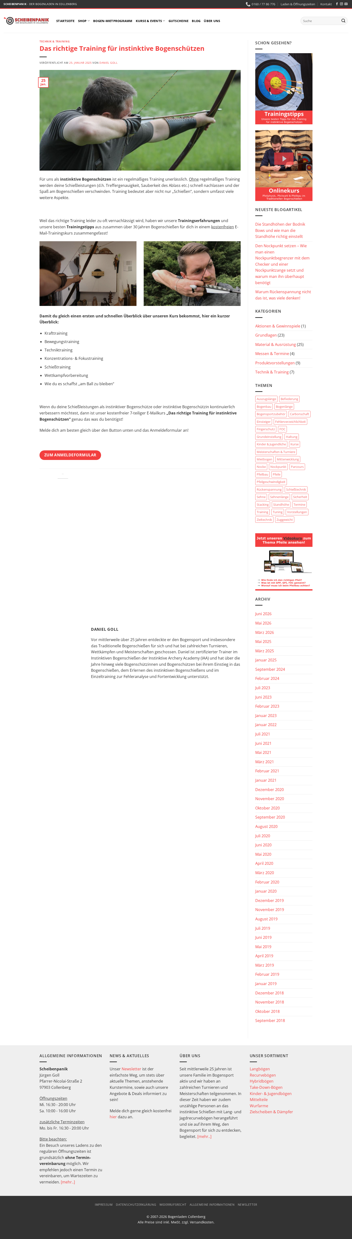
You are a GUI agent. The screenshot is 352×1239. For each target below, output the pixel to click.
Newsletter (131, 1069)
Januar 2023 (266, 715)
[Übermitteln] (343, 21)
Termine (299, 504)
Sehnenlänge (279, 497)
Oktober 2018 (267, 1011)
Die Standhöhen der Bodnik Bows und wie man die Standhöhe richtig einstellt (280, 230)
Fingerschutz (266, 429)
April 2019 (264, 955)
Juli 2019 (262, 928)
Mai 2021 (263, 752)
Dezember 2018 (269, 993)
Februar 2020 (267, 882)
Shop (82, 21)
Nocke (261, 467)
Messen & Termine (272, 353)
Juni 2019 (263, 937)
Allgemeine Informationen (212, 1205)
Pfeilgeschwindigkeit (271, 482)
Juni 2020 (263, 845)
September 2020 (270, 817)
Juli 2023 (262, 687)
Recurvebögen (263, 1075)
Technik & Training (55, 41)
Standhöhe (281, 504)
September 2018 (270, 1020)
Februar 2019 (267, 974)
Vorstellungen (297, 512)
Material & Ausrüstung (275, 344)
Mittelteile (259, 1099)
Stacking (263, 504)
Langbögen (260, 1069)
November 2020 (269, 798)
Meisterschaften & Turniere (276, 452)
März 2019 (264, 965)
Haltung (291, 437)
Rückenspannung (269, 489)
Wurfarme (259, 1105)
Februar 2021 (267, 771)
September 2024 (270, 669)
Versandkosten (202, 1222)
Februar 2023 (267, 706)
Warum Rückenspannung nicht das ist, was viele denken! (283, 295)
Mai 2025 (263, 641)
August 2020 (266, 826)
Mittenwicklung (288, 459)
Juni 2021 (263, 743)
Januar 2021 (266, 780)
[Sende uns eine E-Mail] (346, 4)
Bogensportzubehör (271, 414)
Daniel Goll (108, 62)
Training (262, 512)
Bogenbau (264, 406)
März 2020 (264, 872)
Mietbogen (264, 459)
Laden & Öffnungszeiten (298, 4)
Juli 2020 (262, 835)
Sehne (261, 497)
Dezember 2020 (269, 789)
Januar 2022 (266, 724)
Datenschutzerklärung (136, 1205)
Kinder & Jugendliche (271, 444)
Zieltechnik (264, 519)
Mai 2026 (263, 623)
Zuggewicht (285, 519)
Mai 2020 (263, 854)
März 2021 (264, 761)
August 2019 (266, 919)
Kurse (294, 444)
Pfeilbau (262, 474)
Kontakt (326, 4)
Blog (196, 21)
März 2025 (264, 651)
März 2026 (264, 632)
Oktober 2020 (267, 808)
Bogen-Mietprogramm (112, 21)
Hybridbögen (261, 1081)
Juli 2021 (262, 734)
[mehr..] (68, 1182)
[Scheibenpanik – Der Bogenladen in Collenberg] (26, 21)
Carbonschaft (299, 414)
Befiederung (289, 399)
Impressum (104, 1205)
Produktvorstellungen (275, 363)
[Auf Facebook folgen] (336, 4)
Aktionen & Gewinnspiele (277, 326)
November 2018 (269, 1002)
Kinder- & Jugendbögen (271, 1093)
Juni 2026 (263, 613)
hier (113, 1116)
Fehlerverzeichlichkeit (290, 421)
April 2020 (264, 863)
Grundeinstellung (269, 437)
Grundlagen (266, 335)
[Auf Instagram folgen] (341, 4)
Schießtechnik (296, 489)
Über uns (212, 21)
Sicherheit (300, 497)
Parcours (297, 467)
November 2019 (269, 909)
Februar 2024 (267, 678)
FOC (282, 429)
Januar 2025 (266, 660)
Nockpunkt (278, 467)
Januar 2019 (266, 983)
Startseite (65, 21)
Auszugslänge (266, 399)
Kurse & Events (149, 21)
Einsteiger (264, 421)
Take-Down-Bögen (266, 1087)
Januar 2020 (266, 891)
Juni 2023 (263, 697)
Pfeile (276, 474)
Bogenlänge (284, 406)
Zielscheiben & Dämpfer (271, 1111)
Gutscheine (179, 21)
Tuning (278, 512)
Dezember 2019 (269, 900)
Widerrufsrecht (173, 1205)
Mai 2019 (263, 946)
